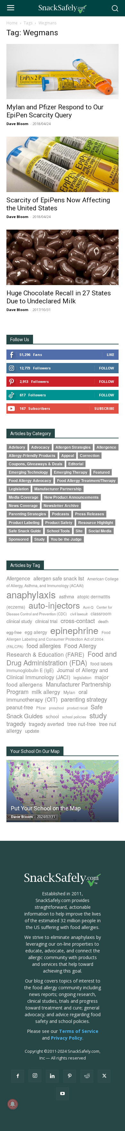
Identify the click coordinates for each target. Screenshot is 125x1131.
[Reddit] (86, 1076)
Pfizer (41, 707)
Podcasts (60, 514)
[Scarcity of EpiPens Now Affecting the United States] (62, 164)
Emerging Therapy (71, 472)
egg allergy (36, 632)
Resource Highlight (95, 522)
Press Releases (89, 514)
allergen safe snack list (58, 578)
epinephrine (74, 630)
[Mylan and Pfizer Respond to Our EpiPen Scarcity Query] (62, 71)
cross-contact (78, 620)
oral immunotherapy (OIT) (47, 695)
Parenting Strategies (27, 514)
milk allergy (46, 692)
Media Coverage (23, 497)
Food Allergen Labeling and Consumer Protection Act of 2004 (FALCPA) (58, 639)
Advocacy (40, 447)
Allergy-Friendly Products (32, 455)
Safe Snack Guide (25, 531)
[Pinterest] (69, 1076)
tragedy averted (46, 723)
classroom (101, 613)
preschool (56, 707)
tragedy (16, 723)
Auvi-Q (88, 607)
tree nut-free (81, 724)
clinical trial (46, 621)
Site (79, 531)
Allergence (106, 447)
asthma (66, 596)
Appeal (67, 455)
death (103, 621)
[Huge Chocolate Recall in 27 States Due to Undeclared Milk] (62, 257)
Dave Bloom (17, 123)
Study (39, 539)
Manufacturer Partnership (57, 489)
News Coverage (23, 505)
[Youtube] (62, 1093)
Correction (89, 455)
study (98, 715)
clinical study (19, 621)
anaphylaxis (31, 594)
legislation (82, 677)
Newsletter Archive (61, 505)
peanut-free (19, 707)
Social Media (100, 531)
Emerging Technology (28, 472)
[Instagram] (35, 1075)
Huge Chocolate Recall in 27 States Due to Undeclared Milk (58, 297)
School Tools (58, 531)
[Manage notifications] (12, 1104)
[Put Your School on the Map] (62, 791)
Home (12, 23)
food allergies (44, 645)
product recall (77, 707)
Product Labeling (24, 522)
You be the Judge (66, 539)
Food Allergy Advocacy (30, 480)
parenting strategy (84, 699)
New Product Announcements (71, 497)
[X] (104, 1076)
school (52, 716)
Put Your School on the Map (46, 808)
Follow (106, 368)
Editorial (75, 464)
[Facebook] (17, 1076)
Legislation (19, 489)
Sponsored (19, 539)
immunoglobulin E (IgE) (30, 670)
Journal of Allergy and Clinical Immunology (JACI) (57, 673)
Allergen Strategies (73, 447)
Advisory (17, 447)
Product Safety (58, 522)
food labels (101, 663)
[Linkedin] (52, 1076)
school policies (74, 716)
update (32, 730)
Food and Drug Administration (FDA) (61, 658)
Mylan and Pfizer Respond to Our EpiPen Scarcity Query (55, 111)
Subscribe (104, 408)
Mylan (69, 692)
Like (110, 354)
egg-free (13, 632)
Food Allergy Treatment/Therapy (86, 480)
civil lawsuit (79, 613)
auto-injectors (54, 605)
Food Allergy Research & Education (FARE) (51, 650)
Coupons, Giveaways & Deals (36, 464)
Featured (101, 472)
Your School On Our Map (35, 751)
